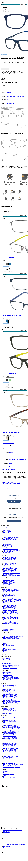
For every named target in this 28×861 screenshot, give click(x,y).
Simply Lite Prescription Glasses (10, 611)
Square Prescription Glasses (9, 558)
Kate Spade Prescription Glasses (10, 619)
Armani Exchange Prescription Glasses (12, 600)
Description (3, 79)
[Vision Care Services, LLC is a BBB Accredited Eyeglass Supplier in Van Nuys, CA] (5, 786)
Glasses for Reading (7, 583)
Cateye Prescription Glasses (9, 559)
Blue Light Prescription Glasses (10, 549)
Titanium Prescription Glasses (10, 565)
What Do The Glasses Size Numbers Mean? (13, 636)
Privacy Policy (6, 831)
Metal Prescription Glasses (9, 564)
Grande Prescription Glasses (9, 616)
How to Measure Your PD (9, 635)
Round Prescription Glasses (9, 560)
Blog (4, 648)
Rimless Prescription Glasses (9, 567)
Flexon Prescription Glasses (9, 606)
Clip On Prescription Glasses (9, 571)
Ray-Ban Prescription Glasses (10, 589)
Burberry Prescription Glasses (10, 610)
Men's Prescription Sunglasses (10, 538)
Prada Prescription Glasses (9, 595)
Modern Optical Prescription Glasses (11, 613)
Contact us (5, 643)
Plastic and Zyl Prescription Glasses (11, 573)
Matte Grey (21, 96)
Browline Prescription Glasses (10, 574)
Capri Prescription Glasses (9, 591)
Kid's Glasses (6, 532)
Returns (5, 644)
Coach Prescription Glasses (9, 593)
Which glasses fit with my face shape (11, 638)
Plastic (8, 99)
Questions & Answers (14, 489)
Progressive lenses (7, 544)
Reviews (5, 650)
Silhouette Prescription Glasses (10, 605)
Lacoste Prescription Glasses (9, 607)
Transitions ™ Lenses (8, 547)
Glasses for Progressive (8, 580)
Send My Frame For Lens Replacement (12, 628)
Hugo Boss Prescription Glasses (10, 617)
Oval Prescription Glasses (9, 562)
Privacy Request (7, 832)
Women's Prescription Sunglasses (11, 537)
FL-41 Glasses (6, 552)
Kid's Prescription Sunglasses (10, 539)
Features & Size (4, 78)
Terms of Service (7, 833)
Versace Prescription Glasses (9, 601)
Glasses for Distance (7, 584)
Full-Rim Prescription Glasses (10, 569)
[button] (14, 501)
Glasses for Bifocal (7, 581)
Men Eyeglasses (6, 530)
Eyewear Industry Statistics (9, 649)
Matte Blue (15, 96)
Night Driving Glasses (8, 551)
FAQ (4, 651)
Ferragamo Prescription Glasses (10, 614)
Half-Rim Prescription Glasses (10, 568)
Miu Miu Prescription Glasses (10, 608)
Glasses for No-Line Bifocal (9, 582)
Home (2, 1)
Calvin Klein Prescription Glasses (11, 590)
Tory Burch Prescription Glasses (10, 598)
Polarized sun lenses (7, 545)
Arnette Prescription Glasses (9, 621)
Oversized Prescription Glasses (10, 570)
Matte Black (9, 96)
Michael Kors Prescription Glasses (11, 602)
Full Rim (9, 88)
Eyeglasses (6, 1)
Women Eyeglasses (7, 531)
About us (5, 646)
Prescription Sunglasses (6, 534)
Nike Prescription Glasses (9, 594)
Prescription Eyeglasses (6, 527)
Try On (3, 54)
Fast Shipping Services (8, 645)
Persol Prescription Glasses (9, 604)
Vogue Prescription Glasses (9, 622)
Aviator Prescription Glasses (9, 563)
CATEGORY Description (9, 469)
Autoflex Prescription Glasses (10, 612)
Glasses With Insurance (8, 630)
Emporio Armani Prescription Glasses (12, 599)
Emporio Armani (14, 1)
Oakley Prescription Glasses (9, 596)
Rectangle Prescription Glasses (10, 557)
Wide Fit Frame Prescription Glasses (11, 575)
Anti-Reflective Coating (11, 550)
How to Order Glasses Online (10, 637)
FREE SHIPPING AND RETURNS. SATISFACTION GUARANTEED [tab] (11, 483)
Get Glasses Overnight (8, 629)
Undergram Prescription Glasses (10, 623)
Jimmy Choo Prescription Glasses (11, 618)
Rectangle (9, 92)
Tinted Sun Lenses (7, 546)
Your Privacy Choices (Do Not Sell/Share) (12, 830)
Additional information (8, 443)
